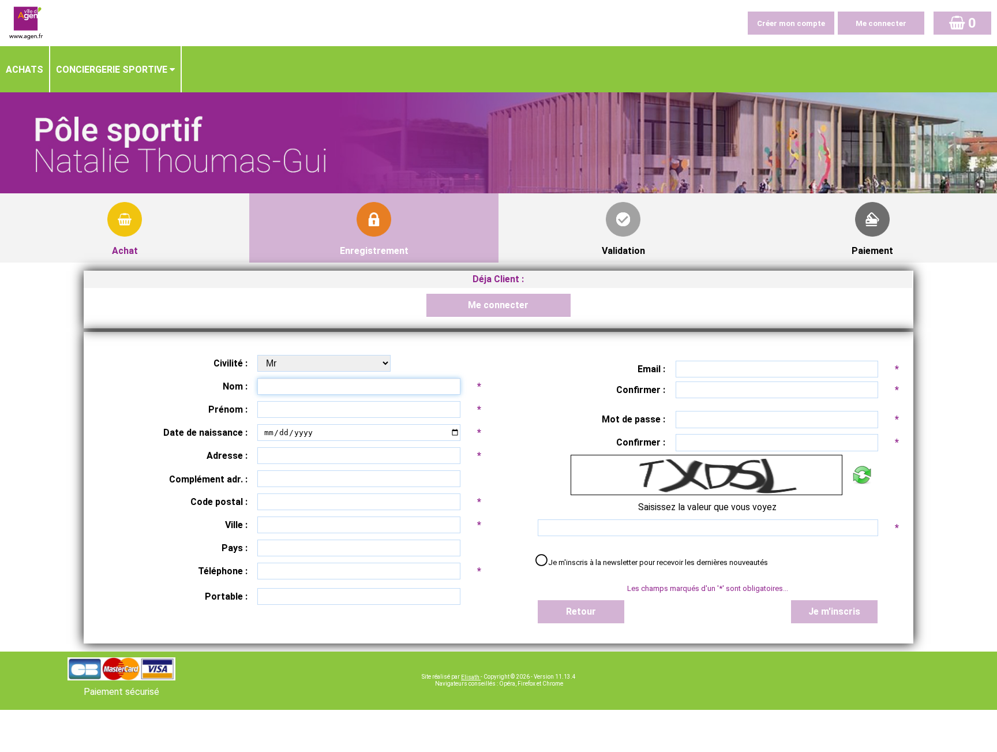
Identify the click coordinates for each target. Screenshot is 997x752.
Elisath (471, 677)
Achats (24, 69)
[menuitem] (25, 69)
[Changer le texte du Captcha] (862, 475)
